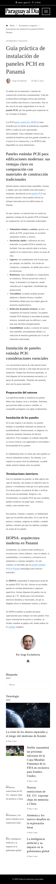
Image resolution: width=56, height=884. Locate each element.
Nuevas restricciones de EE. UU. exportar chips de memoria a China (37, 795)
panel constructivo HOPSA (26, 122)
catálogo (11, 627)
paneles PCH (37, 194)
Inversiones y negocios (16, 41)
